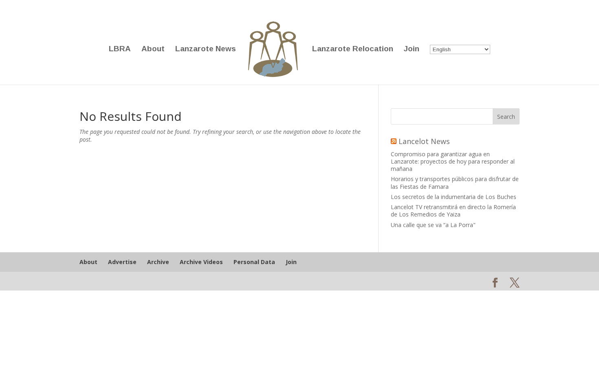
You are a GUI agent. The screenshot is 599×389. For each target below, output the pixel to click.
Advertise (122, 262)
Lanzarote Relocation (352, 49)
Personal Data (254, 262)
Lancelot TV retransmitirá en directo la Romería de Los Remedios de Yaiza (453, 210)
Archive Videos (201, 262)
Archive (158, 262)
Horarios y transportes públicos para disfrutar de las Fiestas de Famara (455, 182)
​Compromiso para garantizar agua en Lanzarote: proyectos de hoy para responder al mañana (453, 161)
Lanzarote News (205, 49)
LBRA (120, 49)
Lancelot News (424, 141)
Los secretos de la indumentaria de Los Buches (453, 197)
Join (411, 49)
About (153, 49)
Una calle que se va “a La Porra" (433, 225)
